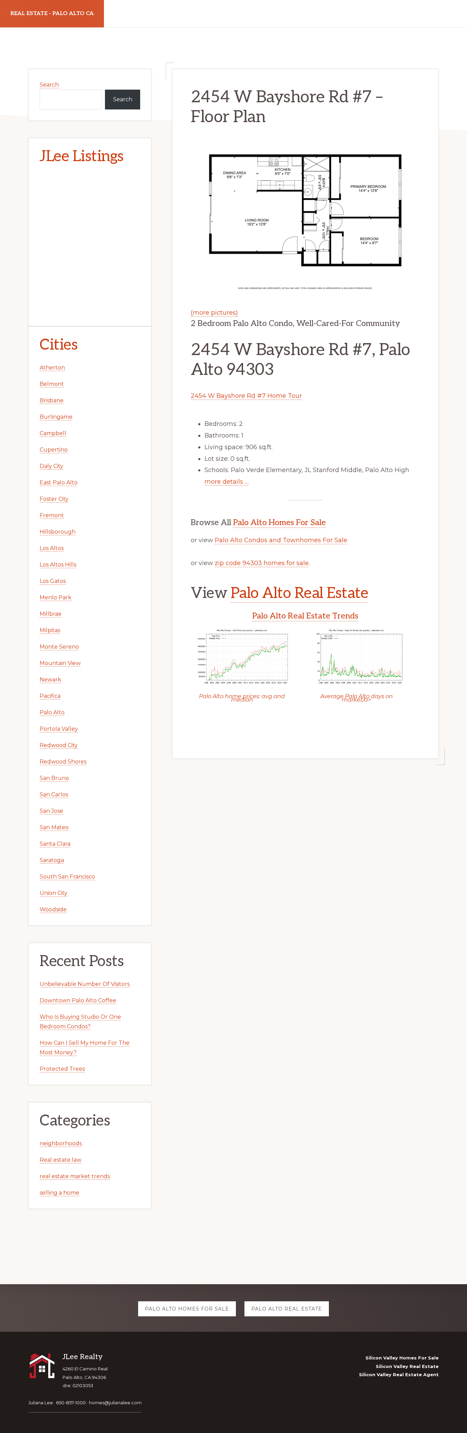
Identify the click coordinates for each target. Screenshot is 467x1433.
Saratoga (52, 860)
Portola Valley (59, 729)
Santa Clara (55, 844)
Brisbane (52, 400)
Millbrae (51, 614)
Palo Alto (52, 712)
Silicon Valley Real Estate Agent (399, 1374)
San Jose (51, 811)
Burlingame (56, 417)
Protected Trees (62, 1069)
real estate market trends (75, 1176)
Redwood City (59, 745)
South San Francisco (67, 876)
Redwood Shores (63, 761)
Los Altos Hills (58, 564)
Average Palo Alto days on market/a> (356, 698)
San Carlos (54, 794)
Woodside (53, 909)
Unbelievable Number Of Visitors (85, 984)
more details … (226, 481)
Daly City (51, 466)
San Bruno (54, 778)
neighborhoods (61, 1143)
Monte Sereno (59, 646)
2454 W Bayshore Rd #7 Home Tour (246, 396)
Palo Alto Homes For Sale (279, 522)
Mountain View (60, 663)
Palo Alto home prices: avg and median (242, 698)
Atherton (52, 367)
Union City (53, 893)
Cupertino (54, 449)
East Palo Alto (59, 482)
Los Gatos (53, 581)
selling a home (59, 1192)
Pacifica (50, 696)
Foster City (54, 499)
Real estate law (60, 1160)
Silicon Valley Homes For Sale (402, 1357)
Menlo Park (55, 597)
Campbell (53, 433)
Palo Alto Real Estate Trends (305, 616)
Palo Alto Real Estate (300, 593)
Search (49, 84)
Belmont (52, 384)
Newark (50, 679)
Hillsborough (58, 532)
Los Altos (52, 548)
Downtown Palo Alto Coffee (78, 1000)
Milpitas (50, 630)
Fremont (52, 515)
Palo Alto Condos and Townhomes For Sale (281, 540)
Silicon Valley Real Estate (407, 1366)
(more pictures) (214, 312)
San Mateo (54, 827)
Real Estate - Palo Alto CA (52, 13)
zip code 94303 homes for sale (262, 563)
